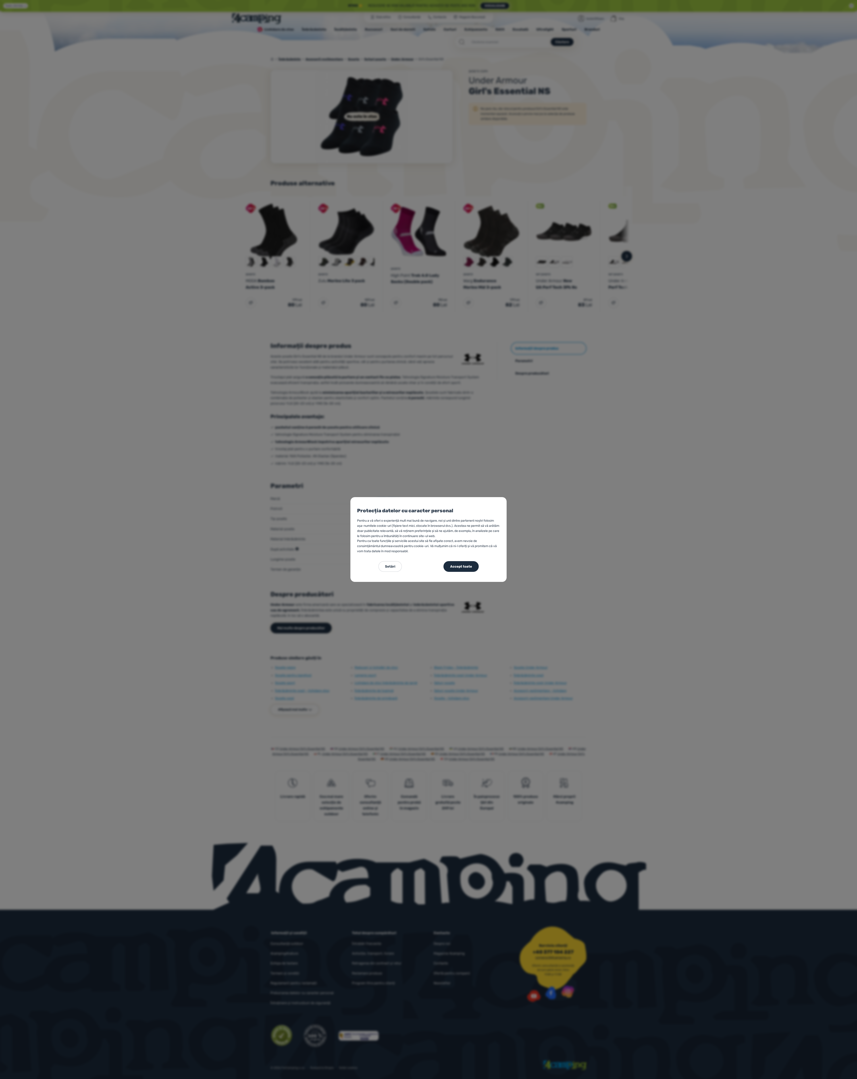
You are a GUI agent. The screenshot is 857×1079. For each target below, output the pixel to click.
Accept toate (461, 566)
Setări (390, 566)
